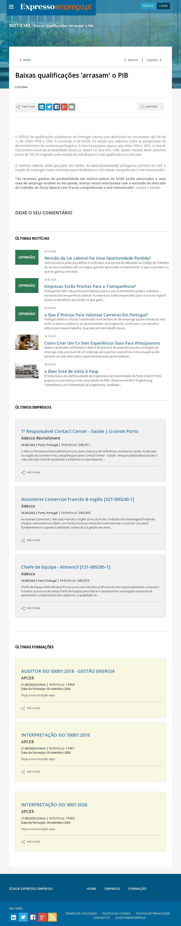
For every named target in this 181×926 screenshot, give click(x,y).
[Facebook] (56, 106)
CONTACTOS (101, 918)
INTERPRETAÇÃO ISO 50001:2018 (55, 735)
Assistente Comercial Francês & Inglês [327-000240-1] (77, 499)
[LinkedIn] (41, 106)
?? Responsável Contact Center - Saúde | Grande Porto (79, 431)
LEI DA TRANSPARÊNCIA (130, 918)
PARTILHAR (32, 472)
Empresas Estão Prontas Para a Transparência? (90, 286)
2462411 (89, 445)
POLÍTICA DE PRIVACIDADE (153, 913)
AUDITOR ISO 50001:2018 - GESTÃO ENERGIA (68, 671)
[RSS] (52, 917)
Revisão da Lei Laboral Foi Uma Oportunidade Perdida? (97, 258)
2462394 (90, 581)
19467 (55, 747)
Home (91, 888)
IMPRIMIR (151, 106)
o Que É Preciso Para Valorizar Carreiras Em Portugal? (96, 314)
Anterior (132, 60)
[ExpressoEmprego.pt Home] (56, 7)
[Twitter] (49, 106)
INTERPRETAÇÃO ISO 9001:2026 (54, 805)
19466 (54, 816)
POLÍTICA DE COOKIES (116, 913)
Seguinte (153, 60)
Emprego (112, 888)
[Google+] (64, 106)
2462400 (88, 513)
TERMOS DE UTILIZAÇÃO (81, 913)
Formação (137, 888)
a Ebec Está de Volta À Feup (71, 371)
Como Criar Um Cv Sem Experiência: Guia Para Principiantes (102, 343)
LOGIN (163, 6)
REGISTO (148, 6)
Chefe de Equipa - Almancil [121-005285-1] (65, 567)
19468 (68, 683)
